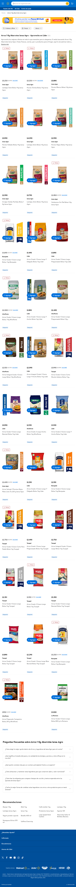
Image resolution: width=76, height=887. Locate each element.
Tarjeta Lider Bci (8, 9)
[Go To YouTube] (11, 857)
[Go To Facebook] (7, 857)
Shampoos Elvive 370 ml (10, 821)
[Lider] (38, 20)
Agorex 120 (61, 811)
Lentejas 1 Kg (61, 807)
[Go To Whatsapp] (18, 857)
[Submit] (67, 3)
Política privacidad (6, 884)
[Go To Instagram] (14, 857)
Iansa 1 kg (24, 811)
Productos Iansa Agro (46, 811)
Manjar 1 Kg (7, 807)
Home (3, 13)
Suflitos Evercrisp (27, 821)
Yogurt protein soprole (10, 815)
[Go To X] (3, 857)
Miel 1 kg (24, 807)
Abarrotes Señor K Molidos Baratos (63, 816)
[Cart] (72, 4)
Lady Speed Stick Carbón (45, 816)
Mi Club (17, 9)
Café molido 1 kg (44, 807)
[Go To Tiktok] (22, 857)
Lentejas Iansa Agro (9, 811)
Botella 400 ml (26, 815)
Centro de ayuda (26, 9)
